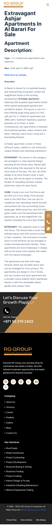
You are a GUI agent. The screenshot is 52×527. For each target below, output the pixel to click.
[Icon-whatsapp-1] (48, 228)
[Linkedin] (21, 382)
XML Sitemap (41, 520)
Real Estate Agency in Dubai (34, 510)
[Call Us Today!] (6, 310)
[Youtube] (36, 382)
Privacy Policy (12, 520)
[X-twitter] (28, 382)
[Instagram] (13, 382)
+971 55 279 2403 (18, 321)
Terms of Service (26, 520)
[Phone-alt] (48, 222)
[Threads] (5, 387)
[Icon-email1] (48, 215)
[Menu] (48, 4)
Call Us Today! (10, 317)
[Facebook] (5, 382)
